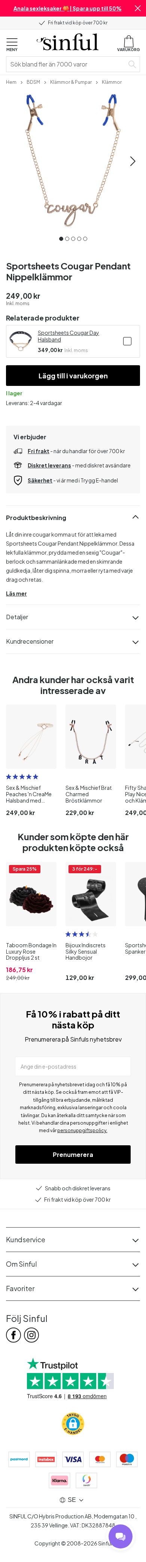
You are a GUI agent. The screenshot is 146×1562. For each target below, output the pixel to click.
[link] (11, 81)
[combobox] (66, 64)
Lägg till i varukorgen (73, 375)
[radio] (8, 776)
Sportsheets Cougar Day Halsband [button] (68, 336)
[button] (138, 8)
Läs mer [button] (16, 593)
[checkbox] (127, 341)
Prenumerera (73, 1154)
